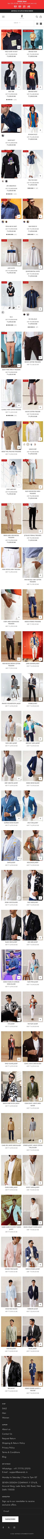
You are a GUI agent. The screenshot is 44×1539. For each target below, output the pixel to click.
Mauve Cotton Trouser (32, 412)
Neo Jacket (11, 1388)
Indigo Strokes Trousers (33, 622)
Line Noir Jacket (33, 942)
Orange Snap (32, 52)
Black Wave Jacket (11, 942)
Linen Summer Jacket (32, 664)
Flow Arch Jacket (11, 743)
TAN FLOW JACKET (33, 1024)
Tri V (11, 317)
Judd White (11, 268)
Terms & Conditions (11, 1452)
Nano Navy (11, 140)
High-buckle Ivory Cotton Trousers (32, 581)
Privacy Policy (8, 1447)
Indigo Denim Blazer (32, 783)
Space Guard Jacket (11, 1064)
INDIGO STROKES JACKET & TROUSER (32, 1389)
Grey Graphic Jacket (11, 783)
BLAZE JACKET (33, 1349)
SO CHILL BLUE (33, 319)
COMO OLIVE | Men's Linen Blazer (33, 1104)
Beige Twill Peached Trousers (11, 452)
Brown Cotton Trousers (33, 362)
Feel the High (32, 180)
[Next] (19, 39)
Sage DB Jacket (11, 1349)
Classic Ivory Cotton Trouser (11, 410)
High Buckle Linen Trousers (11, 569)
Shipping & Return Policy (13, 1443)
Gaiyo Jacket (11, 862)
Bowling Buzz (32, 134)
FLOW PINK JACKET (32, 982)
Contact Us (7, 1433)
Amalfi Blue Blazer (11, 1309)
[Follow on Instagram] (14, 1527)
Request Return (9, 1438)
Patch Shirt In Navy (11, 52)
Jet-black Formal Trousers (32, 535)
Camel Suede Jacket (11, 1187)
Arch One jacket (32, 823)
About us (6, 1429)
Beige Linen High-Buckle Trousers (11, 536)
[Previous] (3, 39)
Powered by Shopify (28, 1534)
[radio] (2, 135)
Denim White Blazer (11, 902)
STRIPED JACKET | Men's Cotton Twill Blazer (32, 1146)
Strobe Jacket (32, 703)
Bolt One (11, 92)
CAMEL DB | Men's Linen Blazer (11, 1145)
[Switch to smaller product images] (41, 23)
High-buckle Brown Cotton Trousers (11, 665)
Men (4, 1413)
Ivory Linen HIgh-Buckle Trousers (11, 623)
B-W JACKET (11, 1024)
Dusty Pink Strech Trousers (11, 370)
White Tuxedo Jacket (32, 1187)
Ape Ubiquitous (11, 186)
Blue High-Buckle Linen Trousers (32, 492)
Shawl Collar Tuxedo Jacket (33, 1227)
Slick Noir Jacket (32, 902)
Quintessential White (33, 271)
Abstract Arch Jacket (33, 743)
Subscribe (10, 1519)
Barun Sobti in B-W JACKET (11, 1103)
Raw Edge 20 (33, 226)
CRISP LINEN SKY (11, 489)
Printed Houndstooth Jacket (11, 703)
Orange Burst (32, 92)
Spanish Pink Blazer (11, 1269)
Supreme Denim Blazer (11, 823)
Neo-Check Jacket (32, 862)
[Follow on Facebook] (3, 1527)
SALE (4, 1408)
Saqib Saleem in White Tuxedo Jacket (11, 1228)
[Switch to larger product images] (37, 23)
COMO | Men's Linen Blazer (32, 1064)
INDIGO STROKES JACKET (33, 1269)
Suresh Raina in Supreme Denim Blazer (11, 983)
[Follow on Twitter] (9, 1527)
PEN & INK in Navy (11, 226)
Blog (4, 1456)
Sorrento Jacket (32, 1309)
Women (5, 1417)
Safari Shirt (33, 449)
